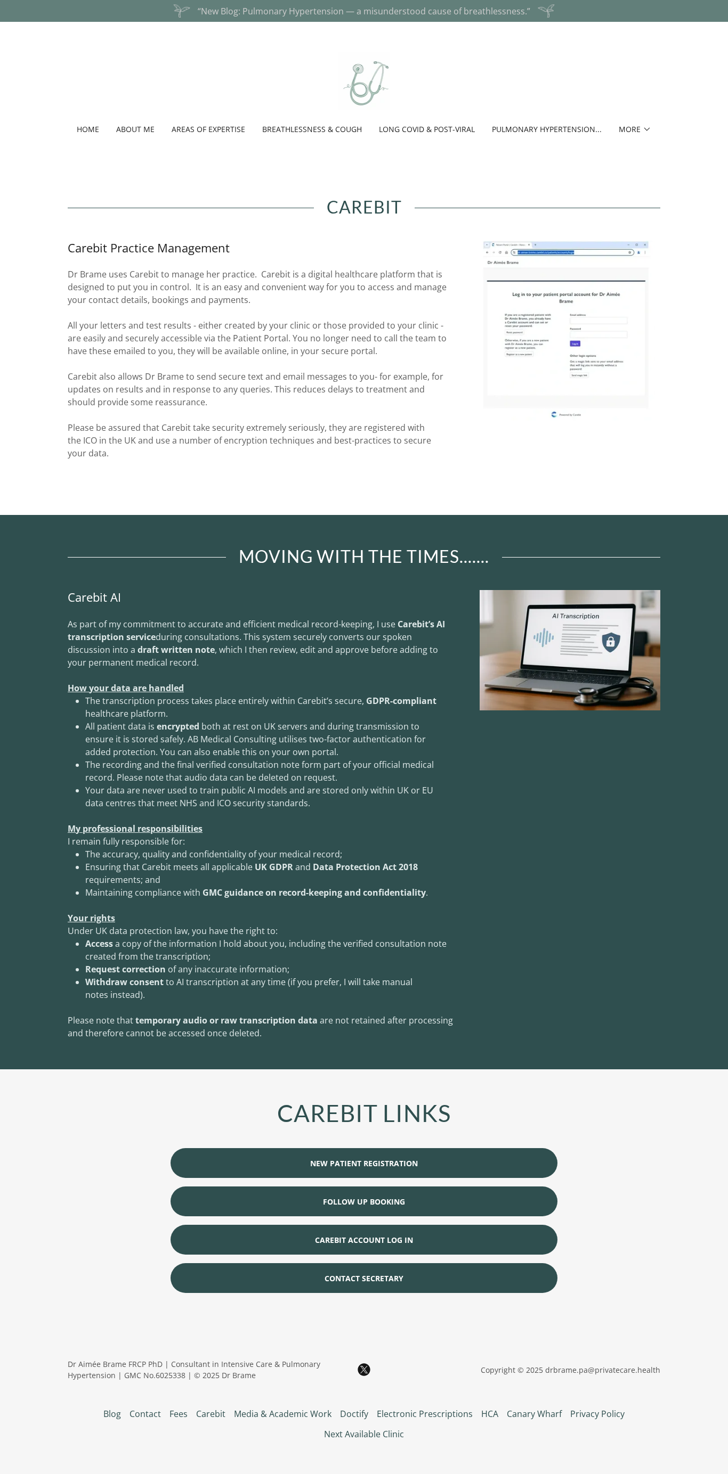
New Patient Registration (364, 1163)
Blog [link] (112, 1414)
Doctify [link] (354, 1414)
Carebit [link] (210, 1414)
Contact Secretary (364, 1278)
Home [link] (88, 129)
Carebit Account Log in (364, 1240)
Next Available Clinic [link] (364, 1434)
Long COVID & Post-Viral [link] (427, 129)
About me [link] (135, 129)
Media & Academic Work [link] (282, 1414)
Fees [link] (178, 1414)
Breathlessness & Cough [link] (312, 129)
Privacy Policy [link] (597, 1414)
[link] (364, 80)
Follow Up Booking (364, 1202)
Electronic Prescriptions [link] (425, 1414)
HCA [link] (489, 1414)
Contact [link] (145, 1414)
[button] (635, 129)
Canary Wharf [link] (534, 1414)
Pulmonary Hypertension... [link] (547, 129)
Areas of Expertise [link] (208, 129)
